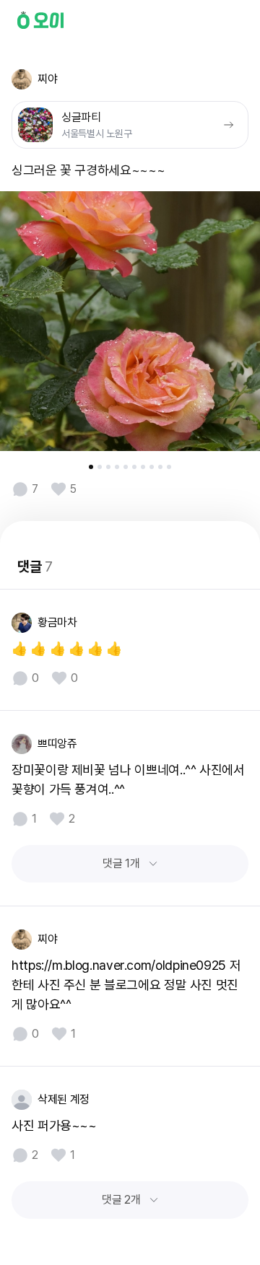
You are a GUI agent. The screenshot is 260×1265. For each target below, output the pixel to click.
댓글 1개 (121, 863)
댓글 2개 (121, 1200)
